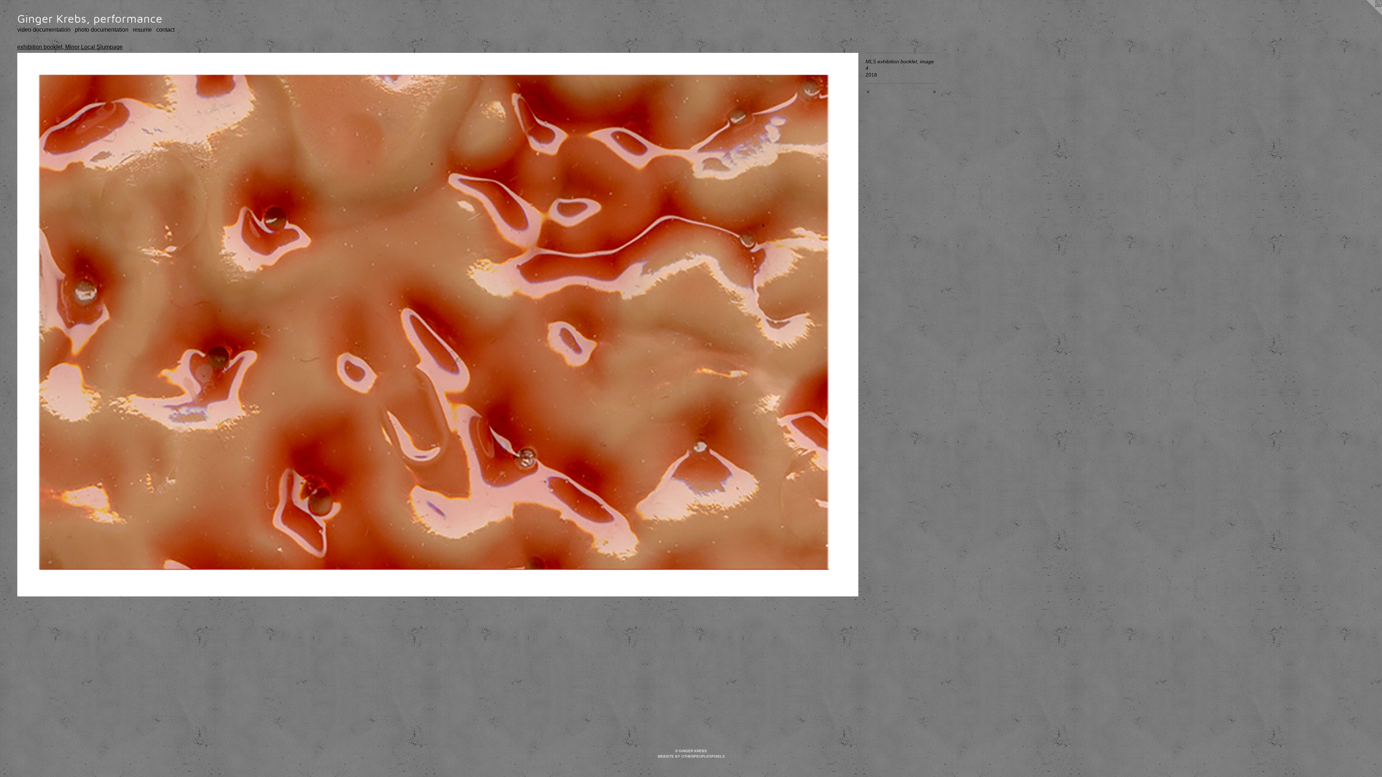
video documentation (44, 30)
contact (165, 30)
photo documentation (101, 30)
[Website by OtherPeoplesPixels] (1367, 14)
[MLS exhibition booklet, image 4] (437, 325)
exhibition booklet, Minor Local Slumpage (70, 47)
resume (142, 30)
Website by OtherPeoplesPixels (691, 756)
